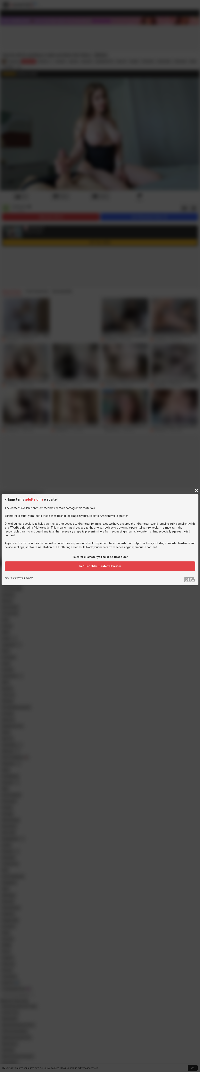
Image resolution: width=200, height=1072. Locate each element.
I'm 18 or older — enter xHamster (100, 566)
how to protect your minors (19, 578)
